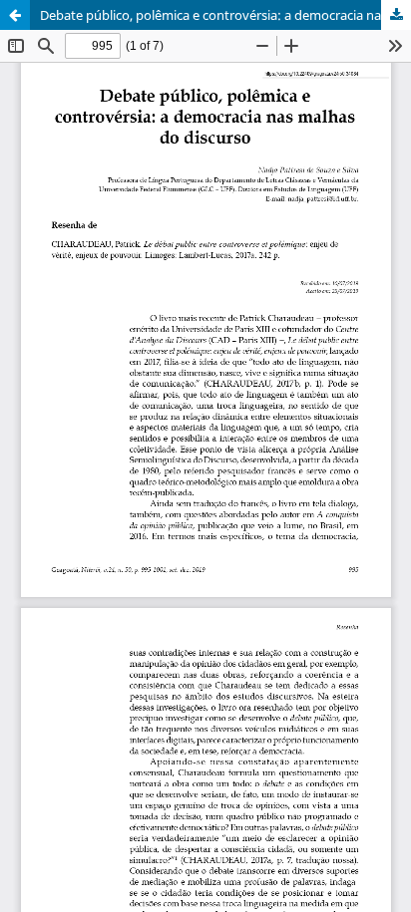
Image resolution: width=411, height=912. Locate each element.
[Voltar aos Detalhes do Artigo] (15, 15)
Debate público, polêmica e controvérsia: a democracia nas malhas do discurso (225, 15)
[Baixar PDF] (396, 15)
